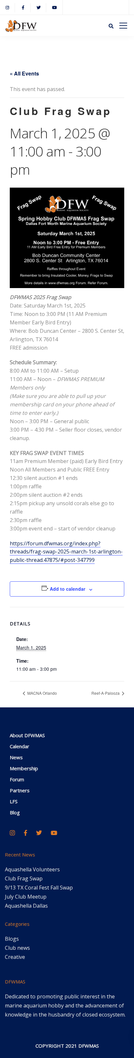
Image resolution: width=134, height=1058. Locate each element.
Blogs (12, 938)
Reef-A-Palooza (106, 693)
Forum (17, 779)
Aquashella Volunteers (32, 869)
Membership (24, 768)
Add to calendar (67, 589)
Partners (20, 790)
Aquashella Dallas (26, 905)
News (16, 757)
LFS (14, 801)
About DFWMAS (27, 735)
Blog (15, 812)
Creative (15, 956)
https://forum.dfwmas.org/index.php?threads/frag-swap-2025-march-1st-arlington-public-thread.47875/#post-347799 (66, 552)
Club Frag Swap (24, 878)
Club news (17, 947)
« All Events (24, 73)
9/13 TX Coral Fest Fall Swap (39, 887)
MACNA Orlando (41, 693)
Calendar (19, 746)
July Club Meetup (26, 896)
